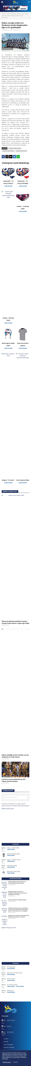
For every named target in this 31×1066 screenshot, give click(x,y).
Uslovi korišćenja (8, 1044)
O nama (6, 1039)
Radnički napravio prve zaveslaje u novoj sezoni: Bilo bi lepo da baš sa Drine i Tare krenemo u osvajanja (18, 909)
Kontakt (6, 1042)
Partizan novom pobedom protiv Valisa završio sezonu (14, 780)
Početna (4, 13)
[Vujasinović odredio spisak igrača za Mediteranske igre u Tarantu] (4, 920)
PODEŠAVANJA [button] (6, 1062)
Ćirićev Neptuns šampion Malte (17, 900)
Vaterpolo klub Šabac (8, 151)
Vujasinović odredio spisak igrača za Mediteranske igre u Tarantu (18, 916)
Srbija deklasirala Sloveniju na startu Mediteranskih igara (17, 882)
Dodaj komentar (16, 30)
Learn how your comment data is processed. (15, 806)
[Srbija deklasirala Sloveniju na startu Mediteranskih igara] (4, 885)
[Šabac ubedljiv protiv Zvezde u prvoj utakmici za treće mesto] (15, 690)
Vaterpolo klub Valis (21, 151)
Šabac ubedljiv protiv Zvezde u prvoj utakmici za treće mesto (15, 756)
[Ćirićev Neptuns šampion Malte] (4, 903)
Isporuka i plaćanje (9, 1047)
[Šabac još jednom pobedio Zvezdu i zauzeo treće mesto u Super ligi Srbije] (15, 557)
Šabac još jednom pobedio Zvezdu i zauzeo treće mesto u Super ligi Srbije (15, 622)
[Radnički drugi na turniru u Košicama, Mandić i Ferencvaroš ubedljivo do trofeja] (4, 894)
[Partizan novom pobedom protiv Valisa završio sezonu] (15, 769)
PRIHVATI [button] (15, 1062)
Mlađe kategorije (11, 13)
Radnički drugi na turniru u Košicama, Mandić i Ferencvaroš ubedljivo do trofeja (17, 893)
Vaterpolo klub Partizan (15, 148)
